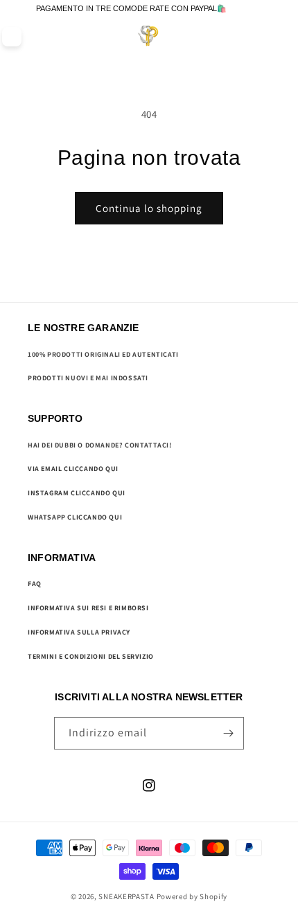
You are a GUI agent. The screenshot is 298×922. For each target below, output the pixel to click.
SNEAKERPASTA (126, 896)
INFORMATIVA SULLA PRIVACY (79, 632)
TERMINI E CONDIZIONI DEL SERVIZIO (91, 656)
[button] (257, 36)
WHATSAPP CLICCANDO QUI (75, 517)
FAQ (35, 583)
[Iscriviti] (228, 733)
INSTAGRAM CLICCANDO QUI (76, 492)
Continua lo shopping (149, 208)
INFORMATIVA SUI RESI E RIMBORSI (88, 607)
